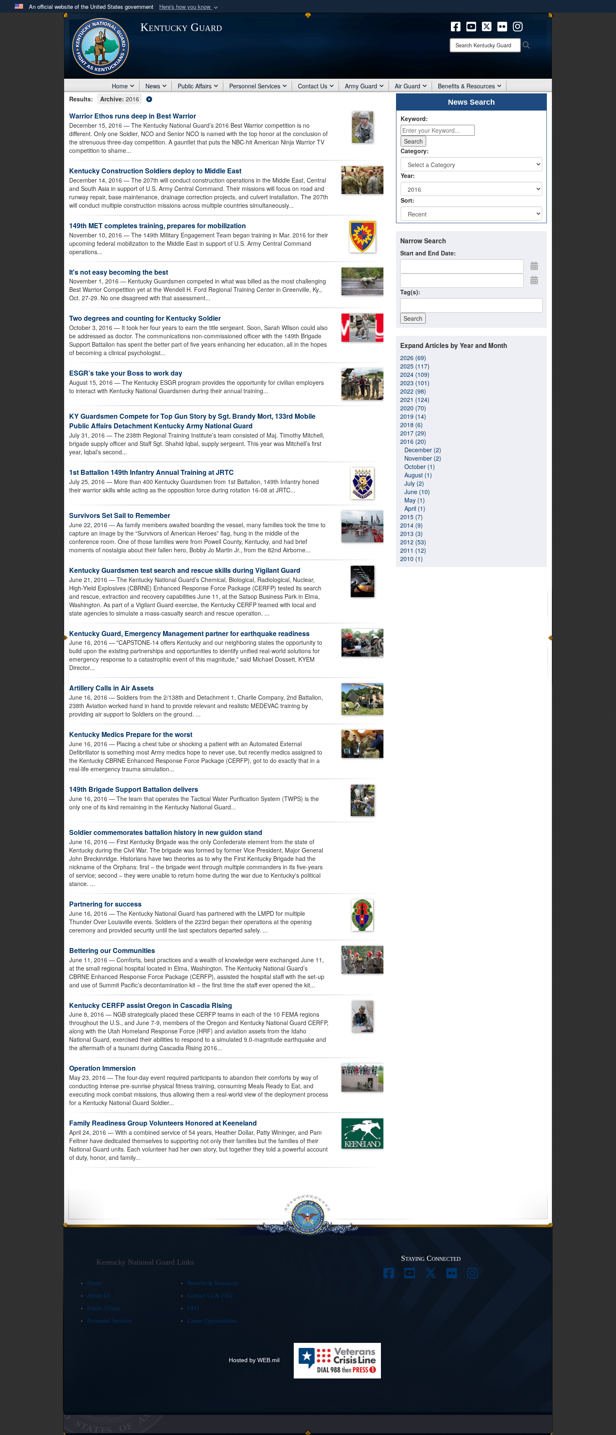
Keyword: (414, 118)
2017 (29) (413, 433)
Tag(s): (410, 292)
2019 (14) (413, 416)
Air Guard (407, 86)
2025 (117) (415, 366)
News (152, 86)
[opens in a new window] (388, 1275)
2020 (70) (413, 408)
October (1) (419, 466)
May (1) (414, 500)
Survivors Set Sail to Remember (119, 515)
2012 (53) (413, 542)
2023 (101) (415, 383)
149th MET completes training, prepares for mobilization (157, 225)
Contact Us (312, 86)
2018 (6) (411, 424)
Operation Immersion (102, 1068)
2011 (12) (413, 550)
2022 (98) (413, 391)
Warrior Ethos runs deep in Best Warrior (132, 116)
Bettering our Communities (112, 950)
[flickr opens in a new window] (502, 25)
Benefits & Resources (466, 86)
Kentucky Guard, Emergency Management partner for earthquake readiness (189, 633)
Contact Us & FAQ (210, 1296)
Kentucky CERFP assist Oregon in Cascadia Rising (150, 1005)
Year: (408, 175)
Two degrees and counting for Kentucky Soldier (145, 318)
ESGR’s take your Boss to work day (125, 373)
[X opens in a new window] (487, 25)
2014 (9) (411, 525)
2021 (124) (415, 399)
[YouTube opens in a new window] (471, 25)
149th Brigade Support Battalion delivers (133, 789)
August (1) (418, 475)
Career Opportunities (212, 1321)
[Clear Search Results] (226, 98)
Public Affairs (195, 86)
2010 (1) (411, 558)
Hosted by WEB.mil (254, 1360)
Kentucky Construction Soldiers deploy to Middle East (155, 170)
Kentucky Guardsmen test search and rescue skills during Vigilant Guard (184, 570)
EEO (193, 1308)
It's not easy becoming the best (118, 272)
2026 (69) (413, 357)
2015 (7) (411, 517)
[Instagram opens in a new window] (518, 25)
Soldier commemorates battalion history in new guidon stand (165, 832)
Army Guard (361, 86)
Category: (415, 151)
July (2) (414, 483)
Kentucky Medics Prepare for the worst (130, 734)
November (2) (422, 458)
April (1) (414, 508)
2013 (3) (411, 533)
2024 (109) (415, 374)
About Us (98, 1296)
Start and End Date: (428, 253)
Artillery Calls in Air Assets (111, 688)
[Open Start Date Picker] (534, 265)
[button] (189, 7)
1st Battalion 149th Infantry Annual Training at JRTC (151, 472)
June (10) (417, 491)
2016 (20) (413, 441)
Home (120, 86)
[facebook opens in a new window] (456, 25)
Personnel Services (254, 86)
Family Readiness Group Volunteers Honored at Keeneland (163, 1123)
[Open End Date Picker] (534, 279)
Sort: (407, 200)
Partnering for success (105, 904)
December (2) (422, 450)
